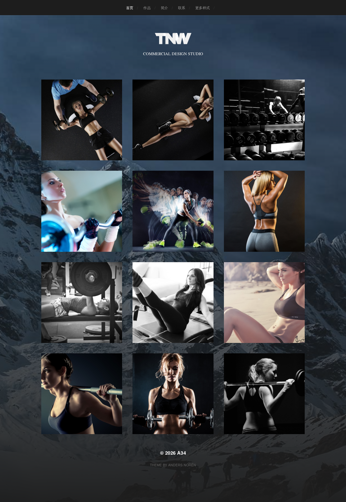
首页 (129, 7)
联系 (181, 7)
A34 (181, 452)
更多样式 (202, 7)
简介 (164, 7)
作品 (146, 7)
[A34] (173, 38)
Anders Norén (182, 464)
